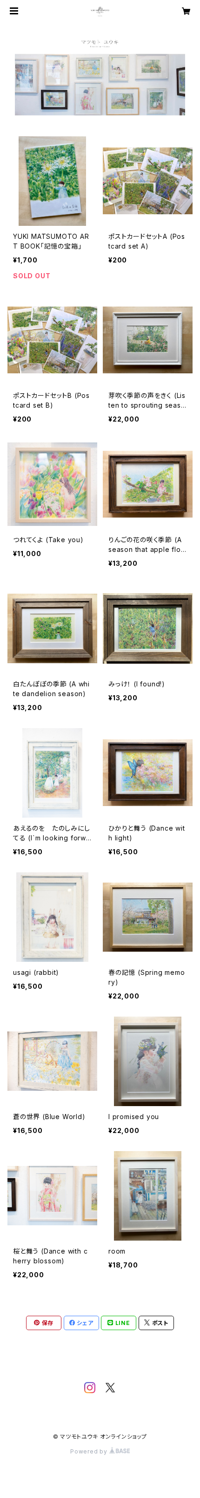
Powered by (89, 1451)
